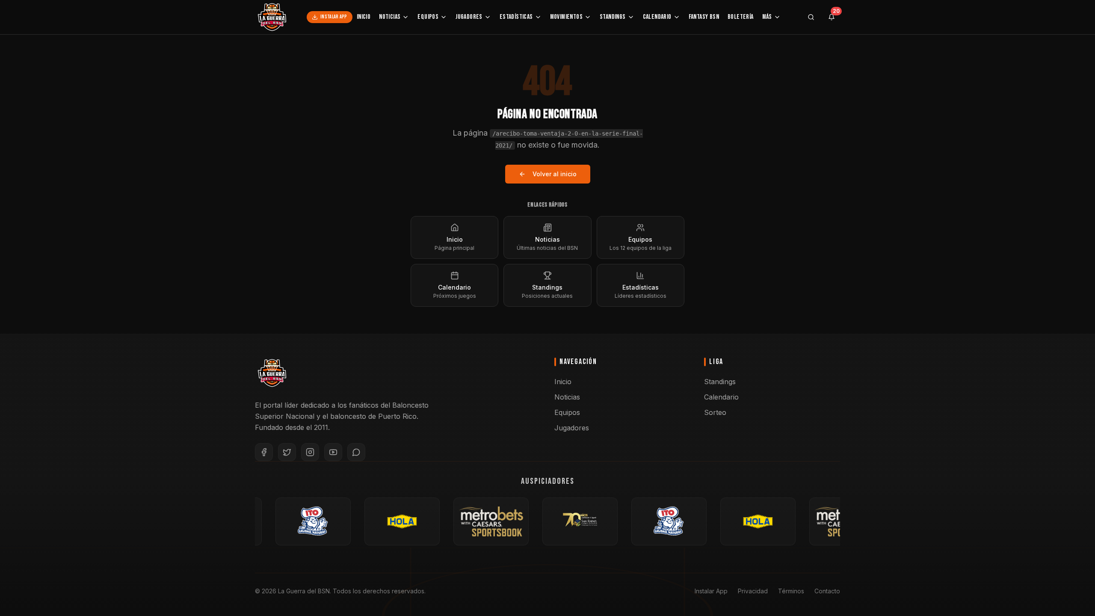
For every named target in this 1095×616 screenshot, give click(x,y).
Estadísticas (516, 17)
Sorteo (715, 412)
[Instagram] (310, 452)
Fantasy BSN (704, 17)
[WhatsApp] (356, 452)
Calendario (657, 17)
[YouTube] (333, 452)
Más (767, 17)
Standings (613, 17)
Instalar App (333, 17)
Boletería (741, 17)
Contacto (827, 591)
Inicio (363, 17)
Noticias (389, 17)
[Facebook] (264, 452)
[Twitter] (287, 452)
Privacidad (753, 591)
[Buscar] (811, 17)
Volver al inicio (555, 174)
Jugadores (469, 17)
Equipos (427, 17)
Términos (791, 591)
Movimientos (566, 17)
